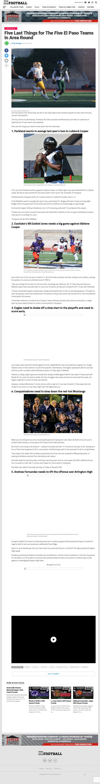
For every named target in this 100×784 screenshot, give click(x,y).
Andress (27, 667)
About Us (49, 768)
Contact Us (57, 768)
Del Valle (35, 667)
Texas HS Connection (66, 7)
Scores (29, 7)
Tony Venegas (17, 43)
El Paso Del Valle (62, 667)
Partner (90, 7)
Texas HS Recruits (49, 7)
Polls (37, 7)
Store (12, 11)
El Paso (51, 667)
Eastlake (44, 667)
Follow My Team (16, 7)
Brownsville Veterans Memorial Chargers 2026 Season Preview (15, 690)
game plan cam (74, 667)
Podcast (81, 7)
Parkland (85, 667)
